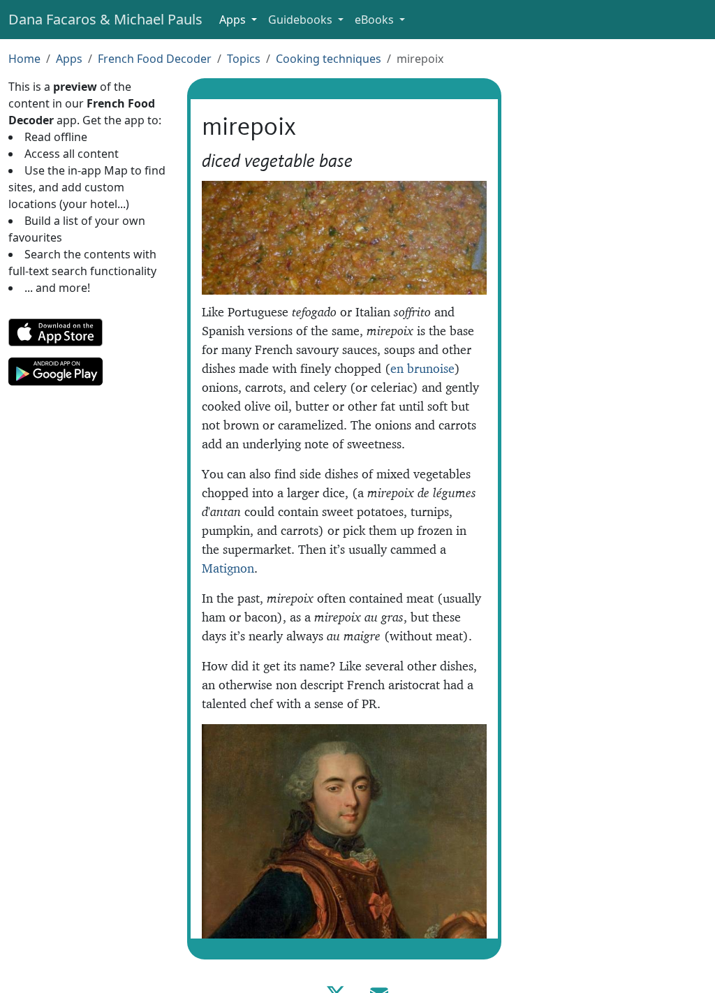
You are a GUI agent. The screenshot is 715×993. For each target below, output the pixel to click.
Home (24, 58)
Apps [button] (234, 19)
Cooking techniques (328, 58)
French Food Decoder (155, 58)
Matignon (228, 568)
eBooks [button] (376, 19)
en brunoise (422, 368)
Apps (69, 58)
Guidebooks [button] (301, 19)
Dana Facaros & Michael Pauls (105, 19)
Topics (243, 58)
